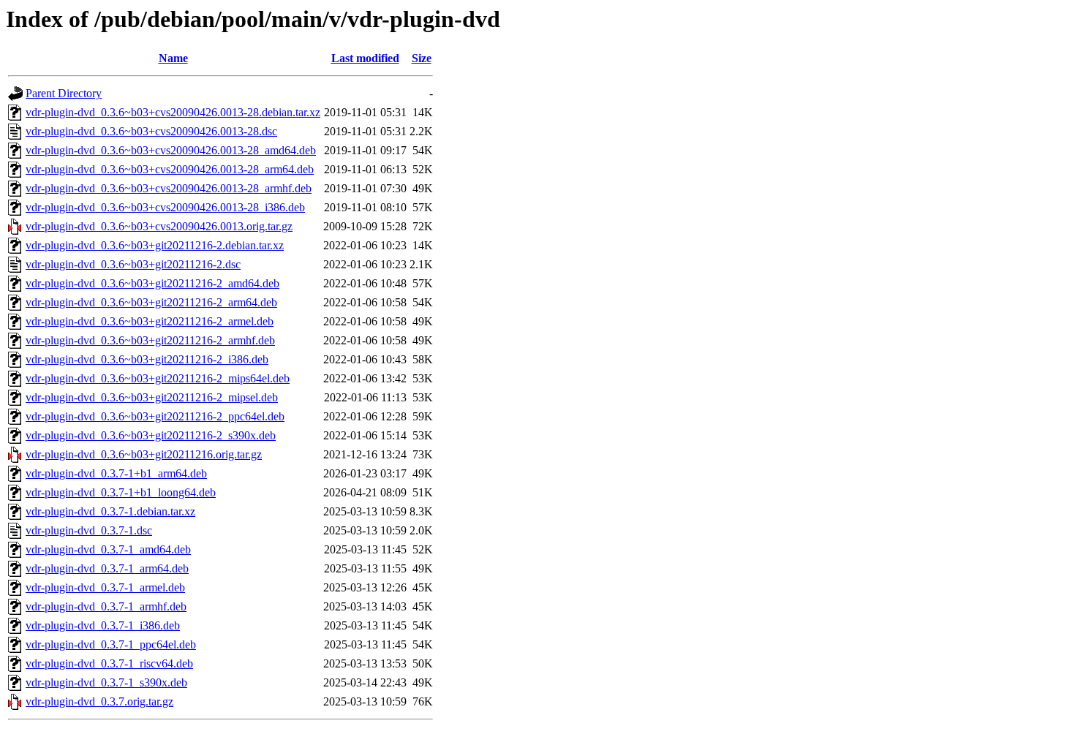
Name (173, 58)
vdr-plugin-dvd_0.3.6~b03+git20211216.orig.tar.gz (144, 454)
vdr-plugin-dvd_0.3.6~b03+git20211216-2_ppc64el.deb (155, 416)
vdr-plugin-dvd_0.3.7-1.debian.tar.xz (110, 511)
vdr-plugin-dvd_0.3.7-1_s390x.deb (106, 682)
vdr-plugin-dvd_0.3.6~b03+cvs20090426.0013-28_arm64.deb (170, 169)
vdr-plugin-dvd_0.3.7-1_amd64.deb (108, 549)
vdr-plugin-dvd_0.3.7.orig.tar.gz (99, 701)
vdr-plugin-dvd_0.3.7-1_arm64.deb (107, 568)
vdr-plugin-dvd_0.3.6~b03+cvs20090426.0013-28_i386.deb (165, 207)
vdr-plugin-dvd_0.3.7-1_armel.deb (105, 587)
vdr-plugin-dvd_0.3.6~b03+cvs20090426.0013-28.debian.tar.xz (173, 112)
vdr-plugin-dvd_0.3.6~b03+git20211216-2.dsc (133, 264)
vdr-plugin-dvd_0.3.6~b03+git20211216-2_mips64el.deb (158, 378)
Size (421, 58)
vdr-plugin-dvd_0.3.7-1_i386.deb (103, 625)
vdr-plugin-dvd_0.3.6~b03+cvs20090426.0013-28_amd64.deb (171, 150)
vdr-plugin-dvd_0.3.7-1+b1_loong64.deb (121, 492)
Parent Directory (64, 93)
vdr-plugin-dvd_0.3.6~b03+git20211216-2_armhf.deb (150, 340)
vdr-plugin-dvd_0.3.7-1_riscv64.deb (109, 663)
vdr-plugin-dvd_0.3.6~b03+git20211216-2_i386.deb (147, 359)
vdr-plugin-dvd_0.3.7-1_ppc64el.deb (111, 644)
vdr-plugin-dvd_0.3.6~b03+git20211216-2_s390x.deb (151, 435)
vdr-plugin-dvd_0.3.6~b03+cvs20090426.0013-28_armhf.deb (169, 188)
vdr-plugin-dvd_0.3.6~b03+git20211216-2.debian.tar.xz (155, 245)
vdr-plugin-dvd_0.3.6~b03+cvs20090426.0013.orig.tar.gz (159, 226)
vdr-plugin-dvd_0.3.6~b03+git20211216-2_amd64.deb (152, 283)
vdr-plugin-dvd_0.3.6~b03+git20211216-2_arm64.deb (151, 302)
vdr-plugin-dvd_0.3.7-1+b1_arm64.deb (116, 473)
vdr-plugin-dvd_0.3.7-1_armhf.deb (106, 606)
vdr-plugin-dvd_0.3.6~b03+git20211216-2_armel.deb (150, 321)
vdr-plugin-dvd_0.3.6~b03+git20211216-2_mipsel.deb (152, 397)
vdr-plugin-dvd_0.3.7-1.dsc (89, 530)
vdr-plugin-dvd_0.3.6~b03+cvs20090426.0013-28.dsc (151, 131)
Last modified (365, 58)
